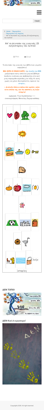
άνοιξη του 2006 (35, 71)
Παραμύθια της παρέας (15, 33)
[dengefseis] (22, 3)
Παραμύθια (16, 31)
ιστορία (21, 83)
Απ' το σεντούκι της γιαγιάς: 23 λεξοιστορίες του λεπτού (22, 44)
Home (8, 31)
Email (28, 56)
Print (17, 56)
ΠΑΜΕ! (37, 21)
